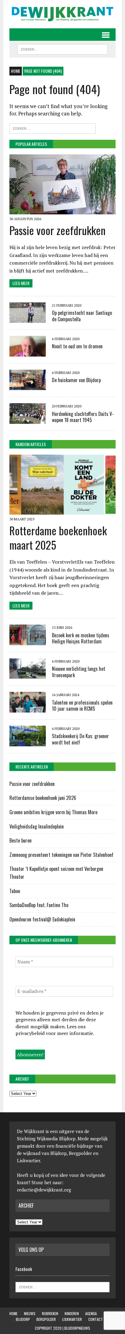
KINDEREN (72, 1313)
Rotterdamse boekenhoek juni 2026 (43, 797)
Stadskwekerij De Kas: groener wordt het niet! (80, 739)
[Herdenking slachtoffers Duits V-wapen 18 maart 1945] (27, 419)
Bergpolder (46, 1319)
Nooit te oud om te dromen (77, 346)
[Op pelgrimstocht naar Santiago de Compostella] (27, 318)
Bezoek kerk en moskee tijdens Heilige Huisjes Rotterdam (80, 638)
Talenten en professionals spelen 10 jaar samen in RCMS (82, 706)
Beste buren (20, 840)
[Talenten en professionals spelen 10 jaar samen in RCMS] (27, 708)
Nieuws (29, 1313)
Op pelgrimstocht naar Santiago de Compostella (82, 316)
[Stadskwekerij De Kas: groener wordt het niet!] (27, 742)
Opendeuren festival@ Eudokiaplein (42, 919)
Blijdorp (23, 1319)
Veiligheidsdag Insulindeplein (36, 826)
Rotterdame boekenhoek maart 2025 (58, 537)
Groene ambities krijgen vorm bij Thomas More (54, 812)
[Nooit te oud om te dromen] (27, 352)
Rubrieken (50, 1313)
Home (13, 1313)
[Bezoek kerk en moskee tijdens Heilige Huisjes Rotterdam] (27, 641)
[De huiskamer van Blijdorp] (27, 386)
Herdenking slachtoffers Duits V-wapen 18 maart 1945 (83, 417)
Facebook (23, 1268)
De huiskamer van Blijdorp (76, 380)
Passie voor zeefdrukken (57, 230)
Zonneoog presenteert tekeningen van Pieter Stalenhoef (61, 854)
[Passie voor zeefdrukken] (62, 210)
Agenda (91, 1313)
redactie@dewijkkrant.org (44, 1190)
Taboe (14, 891)
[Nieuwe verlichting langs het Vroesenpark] (27, 674)
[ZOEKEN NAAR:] (62, 48)
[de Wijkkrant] (62, 14)
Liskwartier (72, 1319)
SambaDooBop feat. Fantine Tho (38, 905)
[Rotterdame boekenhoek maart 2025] (62, 510)
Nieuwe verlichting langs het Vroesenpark (78, 672)
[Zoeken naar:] (52, 127)
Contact (95, 1319)
